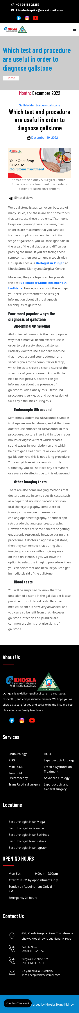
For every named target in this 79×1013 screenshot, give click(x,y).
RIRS (12, 760)
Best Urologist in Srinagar (26, 828)
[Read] (27, 18)
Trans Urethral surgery (24, 784)
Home (10, 78)
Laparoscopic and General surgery (56, 786)
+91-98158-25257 (27, 5)
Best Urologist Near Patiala (27, 841)
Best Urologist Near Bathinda (29, 835)
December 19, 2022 (44, 138)
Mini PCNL (16, 767)
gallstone (53, 105)
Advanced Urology (56, 778)
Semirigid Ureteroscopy (18, 775)
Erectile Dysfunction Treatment (58, 769)
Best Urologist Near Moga (27, 822)
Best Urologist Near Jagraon (28, 848)
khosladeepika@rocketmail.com (39, 10)
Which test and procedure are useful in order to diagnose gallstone (39, 119)
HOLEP (48, 754)
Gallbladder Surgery (33, 105)
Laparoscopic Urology (59, 760)
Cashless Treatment (17, 1003)
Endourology (18, 754)
